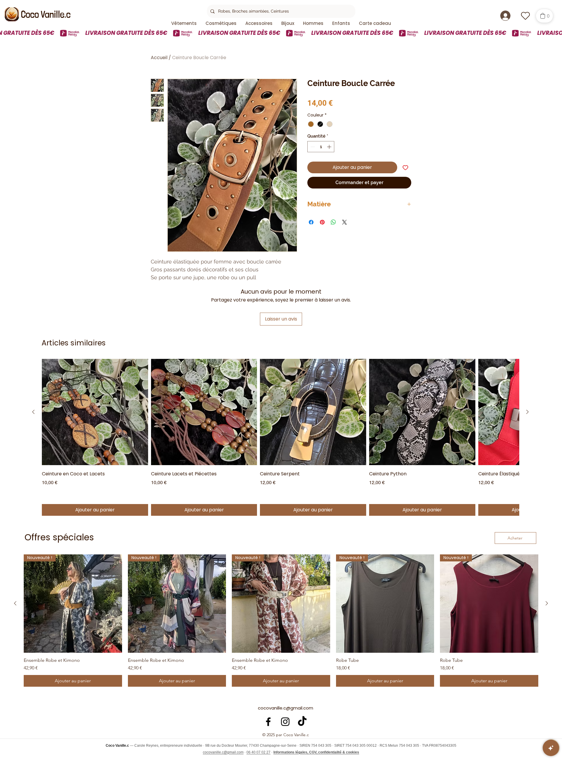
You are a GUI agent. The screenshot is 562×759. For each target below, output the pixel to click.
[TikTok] (302, 721)
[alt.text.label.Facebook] (268, 721)
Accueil (159, 57)
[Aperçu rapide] (95, 412)
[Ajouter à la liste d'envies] (405, 167)
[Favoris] (525, 16)
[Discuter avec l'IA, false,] (551, 748)
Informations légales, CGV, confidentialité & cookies (316, 752)
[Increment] (330, 146)
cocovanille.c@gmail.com (285, 708)
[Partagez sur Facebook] (311, 222)
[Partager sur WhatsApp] (333, 222)
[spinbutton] (321, 146)
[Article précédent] (33, 411)
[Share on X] (344, 222)
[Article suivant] (527, 411)
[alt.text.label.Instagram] (285, 721)
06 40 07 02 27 (258, 752)
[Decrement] (312, 146)
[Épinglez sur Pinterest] (322, 222)
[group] (280, 437)
